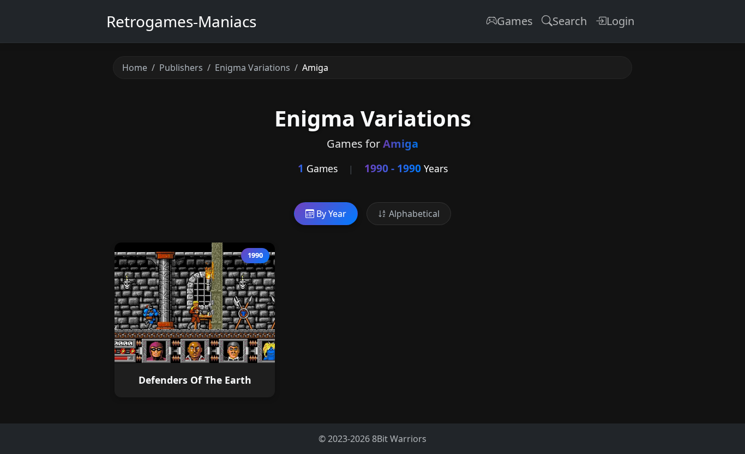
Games (515, 21)
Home (134, 68)
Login (620, 21)
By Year (330, 214)
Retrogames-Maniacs (181, 21)
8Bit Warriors (399, 439)
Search (569, 21)
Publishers (181, 68)
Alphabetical (413, 214)
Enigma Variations (252, 68)
